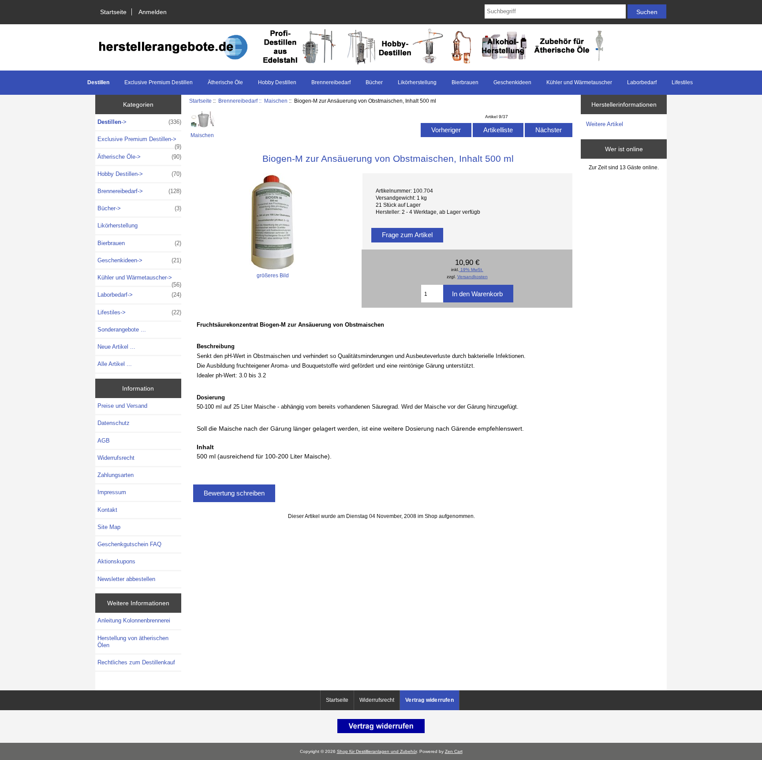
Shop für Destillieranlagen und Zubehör (377, 751)
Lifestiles (682, 82)
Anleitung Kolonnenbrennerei (133, 620)
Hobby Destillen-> (139, 174)
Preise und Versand (122, 405)
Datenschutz (113, 423)
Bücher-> (139, 208)
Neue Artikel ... (116, 346)
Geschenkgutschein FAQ (129, 544)
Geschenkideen (512, 82)
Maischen (276, 101)
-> (139, 122)
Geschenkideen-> (139, 260)
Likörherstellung (417, 82)
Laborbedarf (642, 82)
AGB (103, 440)
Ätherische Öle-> (139, 156)
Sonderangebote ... (121, 329)
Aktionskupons (116, 561)
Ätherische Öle (225, 82)
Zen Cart (454, 751)
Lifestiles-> (139, 312)
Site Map (108, 527)
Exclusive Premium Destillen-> (139, 141)
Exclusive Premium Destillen (158, 82)
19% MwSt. (471, 269)
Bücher (374, 82)
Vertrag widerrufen (429, 700)
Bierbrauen (465, 82)
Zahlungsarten (115, 475)
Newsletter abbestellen (126, 579)
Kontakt (107, 510)
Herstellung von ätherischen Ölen (132, 641)
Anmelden (152, 11)
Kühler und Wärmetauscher (579, 82)
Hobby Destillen (277, 82)
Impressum (111, 492)
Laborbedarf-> (139, 294)
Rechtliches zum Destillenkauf (136, 662)
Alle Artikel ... (114, 364)
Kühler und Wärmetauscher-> (139, 280)
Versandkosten (472, 276)
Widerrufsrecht (115, 458)
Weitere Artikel (604, 124)
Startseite (113, 11)
